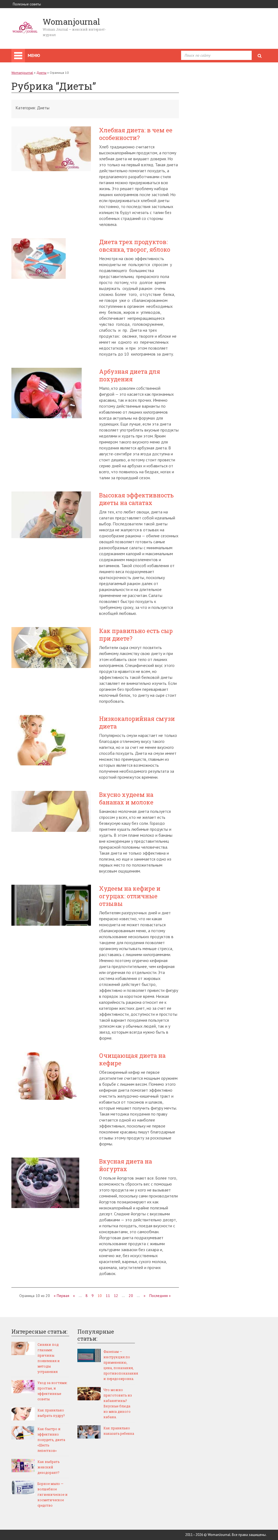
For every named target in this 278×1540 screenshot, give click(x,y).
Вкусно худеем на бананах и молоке (126, 798)
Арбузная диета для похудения (129, 375)
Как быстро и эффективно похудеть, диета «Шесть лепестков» (51, 1440)
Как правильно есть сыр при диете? (136, 634)
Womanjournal (22, 73)
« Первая (61, 1295)
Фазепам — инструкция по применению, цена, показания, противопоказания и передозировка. (119, 1365)
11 (108, 1295)
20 (131, 1295)
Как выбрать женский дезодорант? (48, 1467)
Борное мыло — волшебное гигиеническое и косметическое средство (52, 1494)
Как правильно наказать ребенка (118, 1431)
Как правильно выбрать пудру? (51, 1413)
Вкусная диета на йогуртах (125, 1165)
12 (116, 1295)
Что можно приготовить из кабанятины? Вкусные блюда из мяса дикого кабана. (117, 1403)
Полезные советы (27, 4)
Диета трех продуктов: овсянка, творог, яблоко (134, 245)
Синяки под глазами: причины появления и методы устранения (48, 1358)
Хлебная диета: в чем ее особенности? (135, 134)
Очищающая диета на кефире (132, 1059)
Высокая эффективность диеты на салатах (136, 499)
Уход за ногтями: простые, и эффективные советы (52, 1391)
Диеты (41, 73)
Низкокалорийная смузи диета (137, 722)
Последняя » (160, 1295)
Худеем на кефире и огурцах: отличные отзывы (129, 896)
